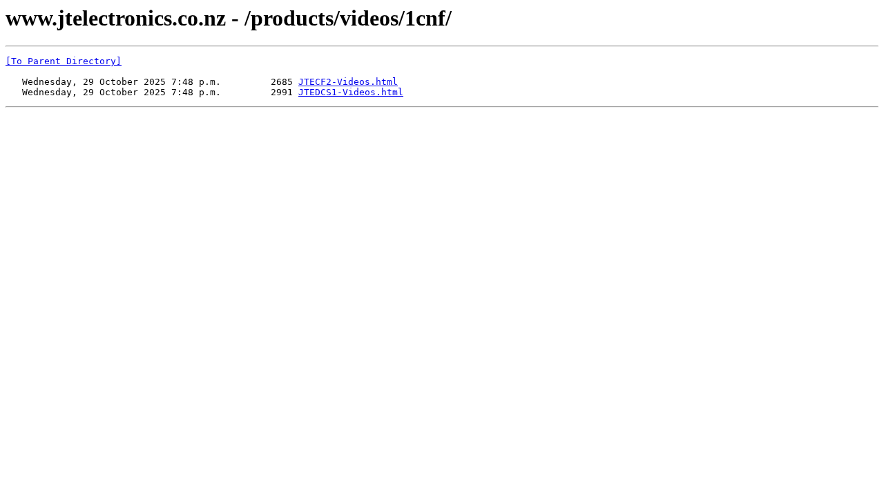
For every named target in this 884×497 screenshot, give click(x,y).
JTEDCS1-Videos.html (350, 92)
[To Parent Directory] (64, 61)
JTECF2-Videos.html (348, 82)
